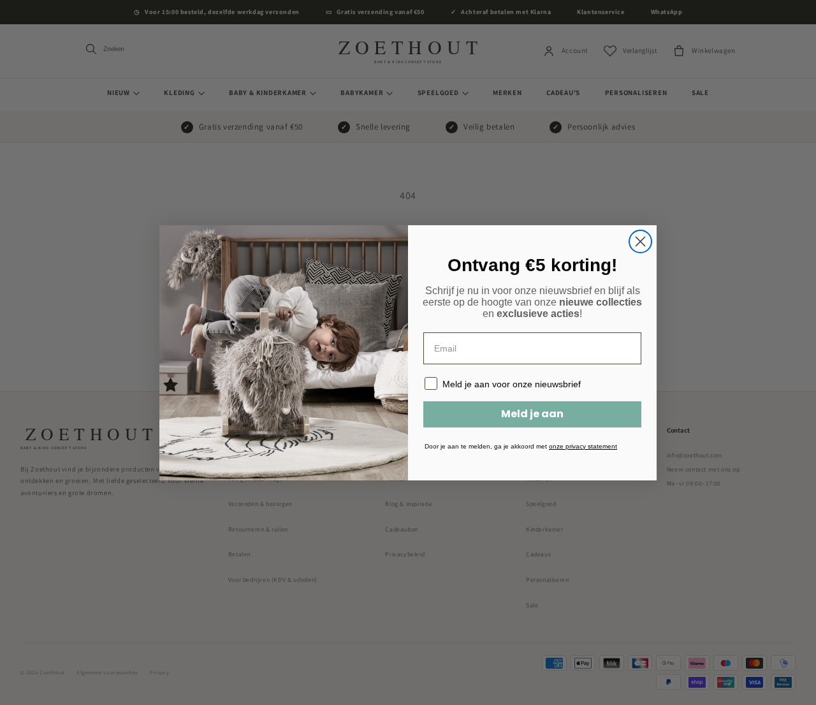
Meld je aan (532, 413)
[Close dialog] (640, 241)
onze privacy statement (583, 446)
